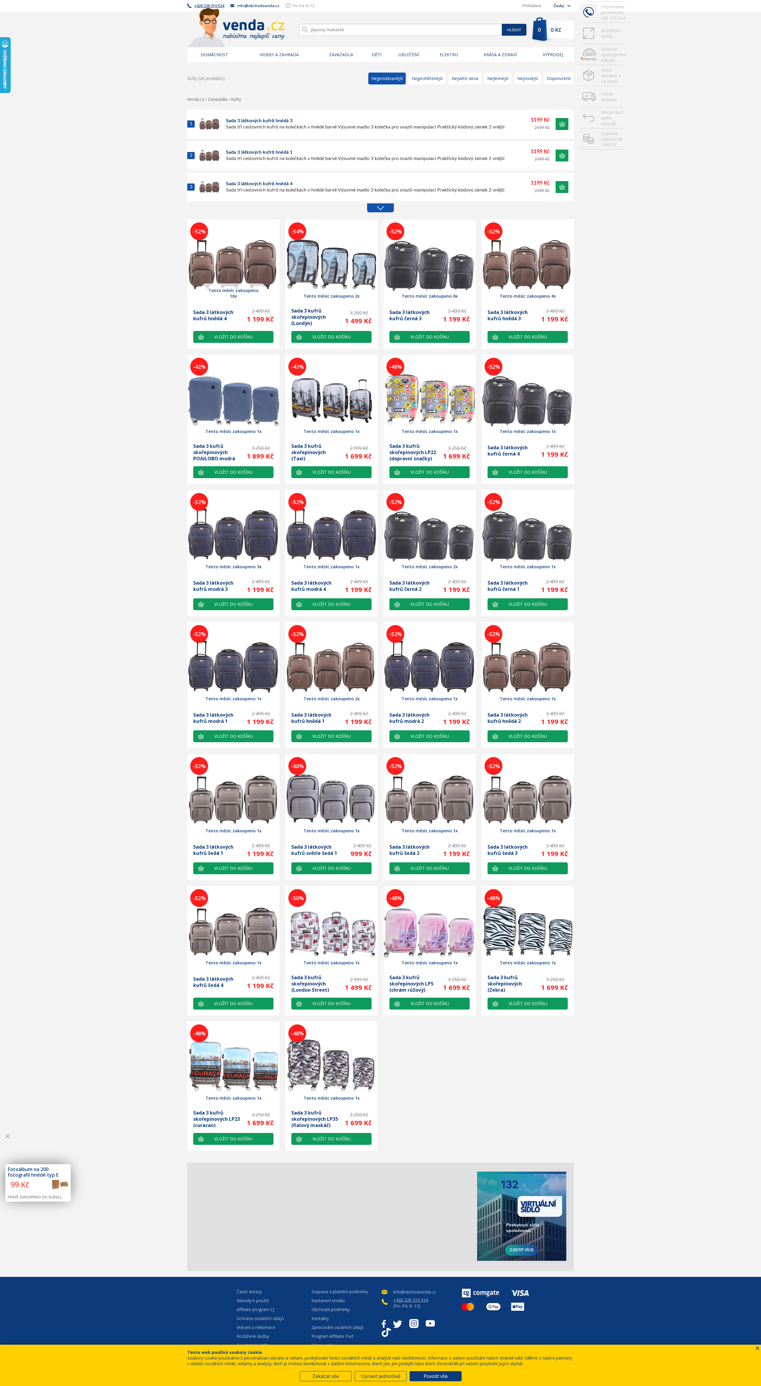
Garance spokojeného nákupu (613, 54)
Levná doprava (609, 96)
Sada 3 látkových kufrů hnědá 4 (259, 183)
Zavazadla (341, 54)
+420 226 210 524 (209, 5)
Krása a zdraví (500, 54)
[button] (562, 124)
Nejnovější (527, 78)
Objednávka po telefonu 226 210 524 (613, 12)
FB (384, 1323)
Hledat (514, 29)
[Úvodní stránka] (236, 27)
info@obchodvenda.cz (258, 5)
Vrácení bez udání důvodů (612, 117)
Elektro (449, 54)
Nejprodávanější (387, 78)
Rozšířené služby (610, 33)
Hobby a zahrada (279, 54)
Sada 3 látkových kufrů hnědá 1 (259, 152)
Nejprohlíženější (427, 78)
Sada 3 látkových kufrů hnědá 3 (259, 120)
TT (386, 1332)
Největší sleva (465, 78)
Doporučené (559, 78)
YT (430, 1323)
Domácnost (214, 54)
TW (397, 1323)
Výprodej (553, 54)
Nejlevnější (497, 78)
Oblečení (408, 54)
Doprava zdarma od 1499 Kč (611, 139)
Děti (376, 54)
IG (414, 1323)
